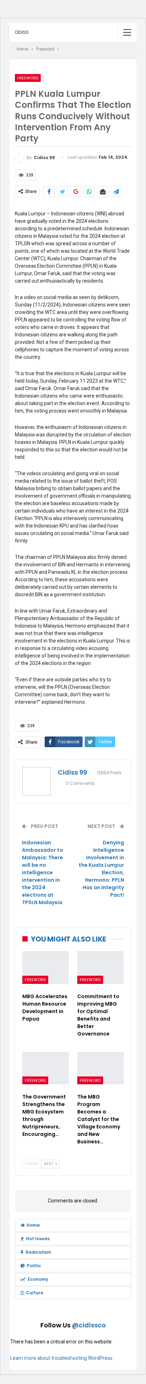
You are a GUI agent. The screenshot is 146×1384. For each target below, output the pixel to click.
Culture (34, 1293)
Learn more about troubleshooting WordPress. (61, 1358)
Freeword (27, 78)
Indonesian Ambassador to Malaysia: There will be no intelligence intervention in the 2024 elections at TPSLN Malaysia (42, 872)
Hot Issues (38, 1239)
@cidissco (89, 1325)
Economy (38, 1279)
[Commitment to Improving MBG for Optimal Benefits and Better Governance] (100, 967)
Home (33, 1225)
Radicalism (38, 1252)
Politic (34, 1266)
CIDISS (22, 32)
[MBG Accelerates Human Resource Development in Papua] (45, 967)
